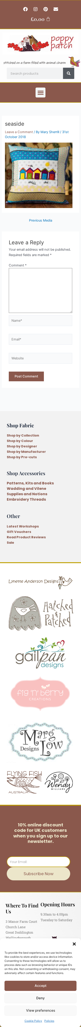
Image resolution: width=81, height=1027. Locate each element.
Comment (18, 265)
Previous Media (40, 220)
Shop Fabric (20, 425)
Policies (49, 1020)
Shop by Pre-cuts (22, 457)
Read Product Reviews (26, 537)
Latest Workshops (23, 526)
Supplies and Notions (27, 494)
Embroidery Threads (26, 499)
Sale (10, 542)
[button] (74, 944)
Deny (40, 998)
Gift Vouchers (19, 532)
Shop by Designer (22, 446)
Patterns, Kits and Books (30, 483)
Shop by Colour (20, 441)
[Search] (68, 73)
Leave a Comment (19, 132)
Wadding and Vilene (26, 488)
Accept (41, 985)
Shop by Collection (23, 435)
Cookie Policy (33, 1020)
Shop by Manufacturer (26, 451)
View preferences (40, 1010)
